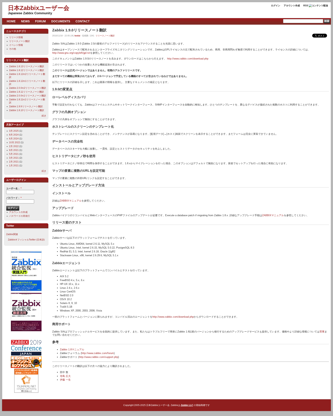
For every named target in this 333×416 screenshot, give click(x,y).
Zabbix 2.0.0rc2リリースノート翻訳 (27, 88)
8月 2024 (14, 134)
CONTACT (83, 21)
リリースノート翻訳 (105, 35)
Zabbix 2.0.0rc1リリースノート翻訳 (27, 95)
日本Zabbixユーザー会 (38, 8)
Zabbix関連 (12, 234)
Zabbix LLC (187, 405)
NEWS (25, 21)
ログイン (275, 5)
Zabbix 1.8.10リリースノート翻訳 (26, 110)
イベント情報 (16, 45)
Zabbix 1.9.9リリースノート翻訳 (26, 106)
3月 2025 (14, 131)
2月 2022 (14, 146)
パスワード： (14, 198)
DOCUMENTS (60, 21)
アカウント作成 (292, 5)
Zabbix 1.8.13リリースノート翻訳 (26, 66)
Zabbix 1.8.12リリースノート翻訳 (26, 70)
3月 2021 (14, 158)
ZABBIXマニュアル (71, 200)
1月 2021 (14, 165)
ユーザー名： (14, 188)
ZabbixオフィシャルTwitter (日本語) (26, 239)
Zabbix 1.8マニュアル (72, 349)
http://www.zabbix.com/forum (98, 353)
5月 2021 (14, 154)
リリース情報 (16, 37)
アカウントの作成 (18, 212)
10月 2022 (14, 142)
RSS (305, 5)
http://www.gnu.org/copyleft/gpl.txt (71, 52)
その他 (12, 49)
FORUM (40, 21)
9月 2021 (14, 150)
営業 (322, 331)
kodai (77, 35)
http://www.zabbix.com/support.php (98, 357)
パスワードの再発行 (19, 216)
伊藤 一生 (65, 379)
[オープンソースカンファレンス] (26, 367)
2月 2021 (14, 161)
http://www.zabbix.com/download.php (187, 58)
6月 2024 (14, 138)
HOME (11, 21)
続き (44, 115)
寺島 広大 (65, 376)
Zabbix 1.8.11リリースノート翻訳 (26, 91)
